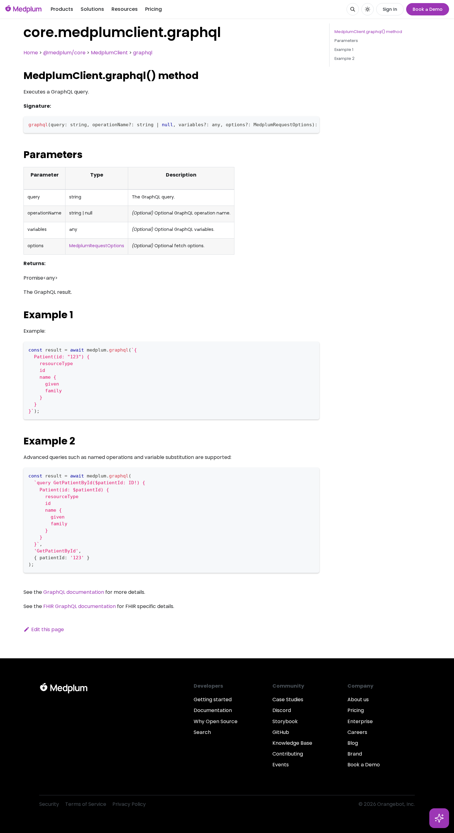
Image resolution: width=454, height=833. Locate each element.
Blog (352, 743)
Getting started (213, 699)
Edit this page (47, 629)
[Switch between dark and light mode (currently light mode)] (367, 9)
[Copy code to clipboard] (312, 124)
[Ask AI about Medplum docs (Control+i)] (439, 818)
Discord (281, 710)
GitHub (280, 732)
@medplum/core (64, 52)
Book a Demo (428, 9)
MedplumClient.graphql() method (368, 31)
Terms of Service (85, 804)
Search (202, 732)
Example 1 (343, 49)
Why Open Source (216, 721)
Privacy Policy (129, 804)
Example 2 (344, 58)
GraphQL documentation (73, 592)
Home (30, 52)
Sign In (390, 9)
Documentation (213, 710)
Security (49, 804)
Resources (124, 9)
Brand (354, 753)
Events (280, 764)
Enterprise (360, 721)
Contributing (287, 753)
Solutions (92, 9)
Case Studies (287, 699)
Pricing (153, 9)
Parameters (346, 40)
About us (358, 699)
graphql (142, 52)
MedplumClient (109, 52)
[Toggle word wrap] (300, 124)
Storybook (285, 721)
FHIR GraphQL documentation (79, 606)
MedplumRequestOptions (96, 246)
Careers (357, 732)
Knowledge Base (292, 743)
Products (62, 9)
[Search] (353, 9)
